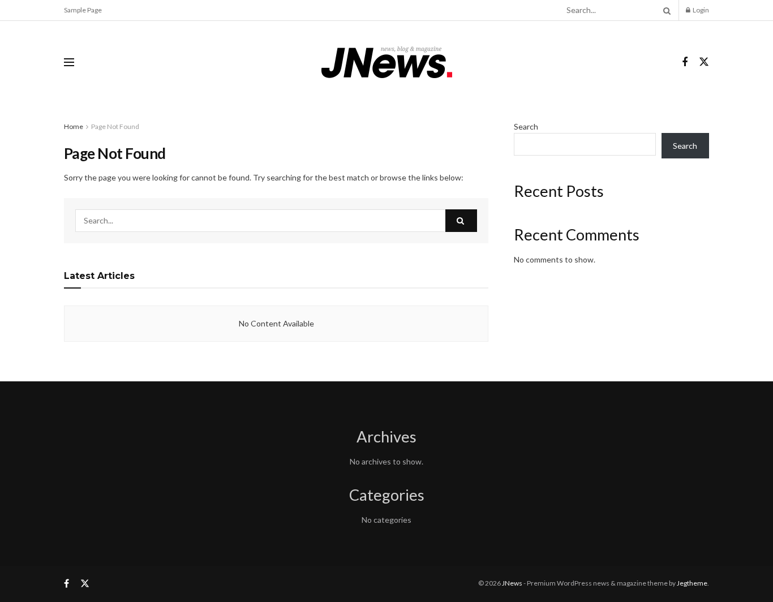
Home (73, 126)
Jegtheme (692, 583)
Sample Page (83, 10)
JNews (512, 583)
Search (526, 126)
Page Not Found (115, 126)
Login (700, 10)
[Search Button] (665, 10)
